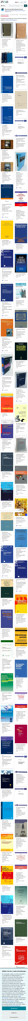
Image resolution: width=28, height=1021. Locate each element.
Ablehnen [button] (14, 1012)
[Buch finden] (25, 6)
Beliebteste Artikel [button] (5, 14)
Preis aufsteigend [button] (23, 14)
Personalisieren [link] (14, 1017)
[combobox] (16, 6)
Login (21, 2)
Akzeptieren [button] (14, 1008)
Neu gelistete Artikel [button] (14, 14)
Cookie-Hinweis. (11, 1001)
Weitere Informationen (11, 20)
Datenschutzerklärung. (14, 1005)
